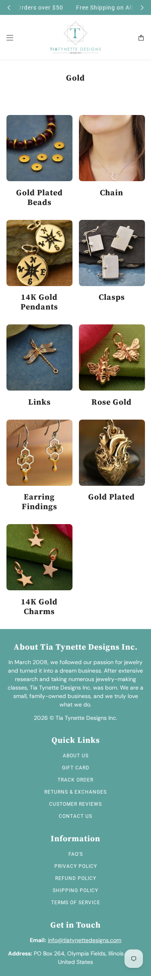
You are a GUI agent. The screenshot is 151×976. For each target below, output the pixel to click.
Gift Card (75, 768)
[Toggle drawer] (9, 37)
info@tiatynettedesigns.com (84, 940)
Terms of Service (75, 902)
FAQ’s (75, 854)
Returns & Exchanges (75, 792)
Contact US (75, 816)
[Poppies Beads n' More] (75, 37)
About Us (76, 756)
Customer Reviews (75, 804)
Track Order (75, 780)
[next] (142, 7)
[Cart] (141, 37)
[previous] (8, 7)
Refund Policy (75, 878)
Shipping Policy (75, 890)
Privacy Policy (75, 866)
